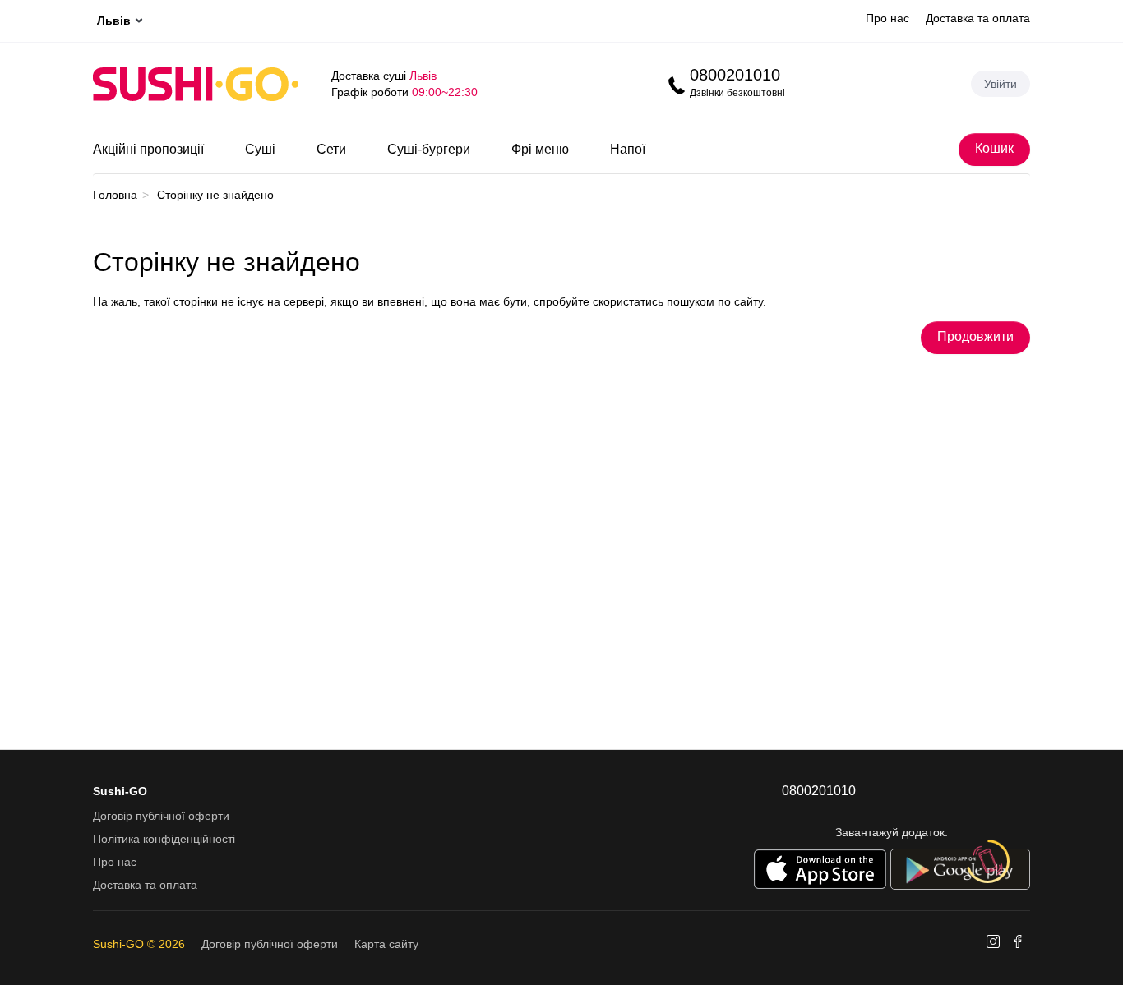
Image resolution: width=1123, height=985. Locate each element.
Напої (627, 149)
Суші (260, 149)
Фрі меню (540, 149)
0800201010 (735, 75)
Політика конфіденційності (164, 838)
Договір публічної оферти (161, 815)
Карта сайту (386, 943)
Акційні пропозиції (148, 149)
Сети (331, 149)
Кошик (994, 148)
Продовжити (975, 336)
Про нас (887, 18)
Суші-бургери (428, 149)
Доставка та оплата (978, 18)
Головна (115, 194)
